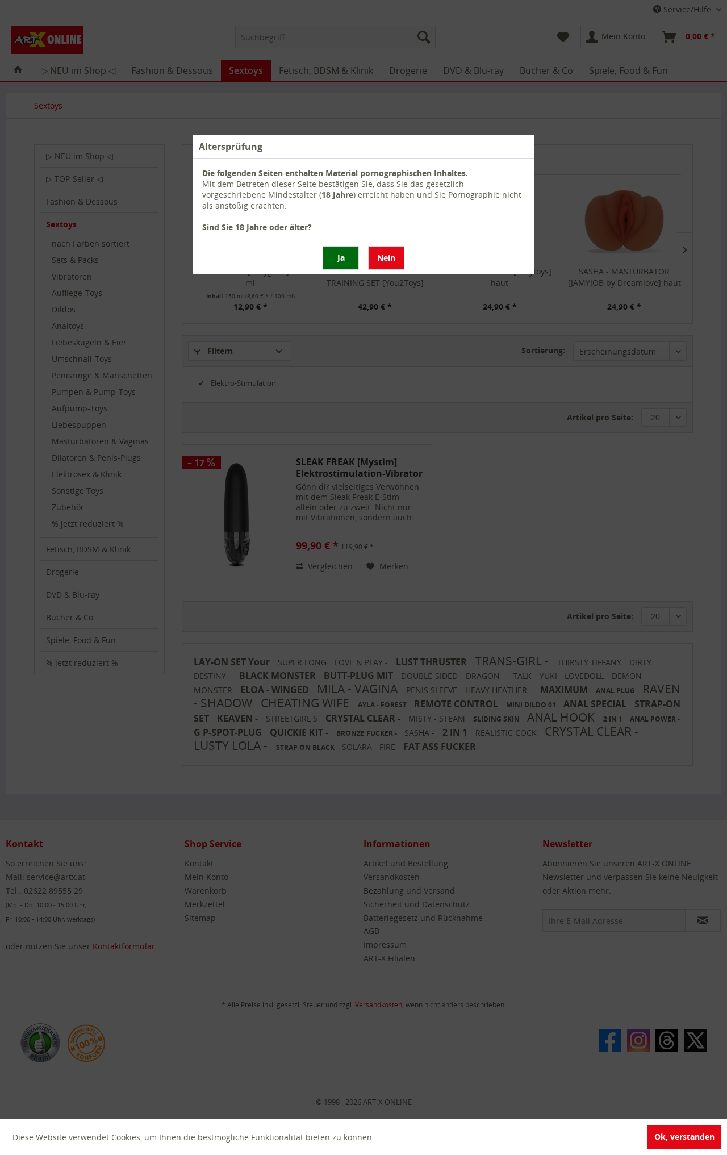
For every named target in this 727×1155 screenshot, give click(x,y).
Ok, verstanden (684, 1136)
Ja (341, 257)
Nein (386, 257)
